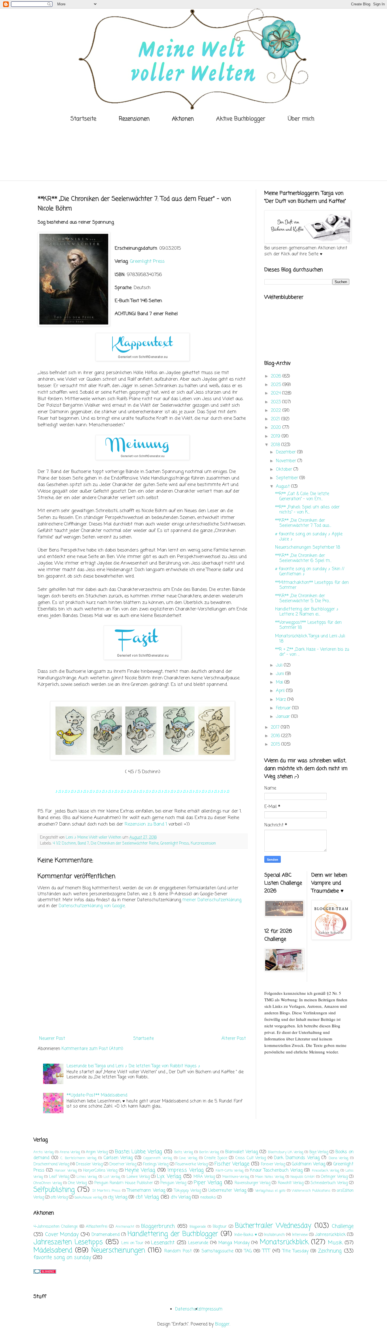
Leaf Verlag (59, 1177)
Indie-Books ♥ (245, 1235)
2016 (276, 736)
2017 (276, 727)
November (286, 461)
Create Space (215, 1158)
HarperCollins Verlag (100, 1171)
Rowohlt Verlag (290, 1183)
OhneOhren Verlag (47, 1183)
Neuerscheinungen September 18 (307, 547)
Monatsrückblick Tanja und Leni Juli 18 (310, 638)
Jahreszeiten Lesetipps (68, 1242)
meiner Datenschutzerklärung (211, 900)
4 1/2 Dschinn (64, 844)
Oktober (285, 469)
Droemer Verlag (122, 1164)
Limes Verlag (86, 1177)
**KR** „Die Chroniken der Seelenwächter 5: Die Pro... (302, 598)
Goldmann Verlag (308, 1164)
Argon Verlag (97, 1152)
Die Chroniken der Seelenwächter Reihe (125, 844)
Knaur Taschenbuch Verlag (276, 1170)
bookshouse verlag (88, 1197)
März (281, 700)
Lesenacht (163, 1243)
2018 (276, 445)
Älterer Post (234, 1039)
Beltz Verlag (183, 1152)
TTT (266, 1251)
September (287, 478)
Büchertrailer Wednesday (273, 1226)
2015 (276, 744)
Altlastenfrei (96, 1227)
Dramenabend (106, 1235)
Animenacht (125, 1226)
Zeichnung (330, 1251)
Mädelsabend (52, 1250)
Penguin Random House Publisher (123, 1183)
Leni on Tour (132, 1243)
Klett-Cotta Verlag (229, 1170)
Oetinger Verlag (334, 1177)
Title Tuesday (295, 1251)
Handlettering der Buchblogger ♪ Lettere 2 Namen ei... (307, 612)
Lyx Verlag (169, 1176)
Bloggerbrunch (158, 1226)
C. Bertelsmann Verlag (78, 1158)
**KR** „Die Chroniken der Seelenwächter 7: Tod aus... (303, 523)
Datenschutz (187, 1309)
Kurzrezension (203, 844)
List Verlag (111, 1177)
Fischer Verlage (231, 1164)
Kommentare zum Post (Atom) (92, 1049)
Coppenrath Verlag (157, 1158)
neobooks (208, 1198)
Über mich (301, 118)
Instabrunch (274, 1235)
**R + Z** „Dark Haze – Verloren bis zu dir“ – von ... (312, 652)
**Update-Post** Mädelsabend (97, 1095)
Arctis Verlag (43, 1152)
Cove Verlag (188, 1158)
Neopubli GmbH (302, 1177)
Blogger (222, 1324)
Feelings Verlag (155, 1164)
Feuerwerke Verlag (191, 1164)
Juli (280, 665)
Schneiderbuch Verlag (329, 1183)
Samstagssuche (217, 1251)
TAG (248, 1251)
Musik (335, 1243)
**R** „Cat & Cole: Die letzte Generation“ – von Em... (302, 496)
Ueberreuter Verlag (227, 1190)
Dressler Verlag (89, 1164)
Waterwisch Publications (311, 1190)
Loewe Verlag (138, 1177)
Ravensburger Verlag (252, 1183)
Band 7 (83, 844)
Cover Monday (62, 1235)
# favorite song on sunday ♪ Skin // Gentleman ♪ (310, 571)
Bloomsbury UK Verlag (285, 1152)
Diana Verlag (338, 1158)
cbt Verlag (147, 1197)
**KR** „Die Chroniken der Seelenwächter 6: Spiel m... (303, 558)
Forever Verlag (273, 1164)
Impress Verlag (185, 1170)
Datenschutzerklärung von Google (92, 906)
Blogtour (220, 1227)
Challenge (343, 1226)
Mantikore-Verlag (235, 1177)
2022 (276, 411)
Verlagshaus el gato (270, 1190)
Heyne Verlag (140, 1170)
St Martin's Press (106, 1190)
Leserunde (198, 1243)
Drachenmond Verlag (51, 1164)
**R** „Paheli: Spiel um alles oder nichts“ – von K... (307, 510)
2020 (276, 428)
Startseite (83, 118)
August (283, 486)
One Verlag (77, 1183)
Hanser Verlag (65, 1170)
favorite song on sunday (62, 1257)
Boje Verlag (318, 1152)
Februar (284, 708)
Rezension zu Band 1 (146, 824)
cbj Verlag (117, 1197)
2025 (276, 385)
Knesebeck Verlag (325, 1170)
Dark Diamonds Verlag (296, 1158)
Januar (283, 717)
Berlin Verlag (209, 1152)
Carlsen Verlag (118, 1158)
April (281, 691)
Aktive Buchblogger (240, 118)
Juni (280, 674)
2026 (276, 376)
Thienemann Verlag (146, 1190)
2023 (276, 402)
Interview (300, 1235)
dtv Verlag (181, 1197)
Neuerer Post (52, 1039)
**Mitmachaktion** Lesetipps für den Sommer (312, 585)
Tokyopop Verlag (187, 1191)
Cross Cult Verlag (250, 1158)
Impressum (211, 1309)
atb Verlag (59, 1198)
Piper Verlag (208, 1183)
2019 (276, 436)
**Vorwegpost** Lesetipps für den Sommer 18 (308, 625)
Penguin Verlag (173, 1183)
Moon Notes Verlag (269, 1177)
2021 (276, 419)
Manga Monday (233, 1243)
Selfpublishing (54, 1190)
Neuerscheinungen (118, 1250)
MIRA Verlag (204, 1177)
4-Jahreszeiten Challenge (55, 1227)
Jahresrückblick (330, 1235)
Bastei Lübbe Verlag (138, 1152)
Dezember (286, 452)
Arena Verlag (70, 1152)
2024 (276, 393)
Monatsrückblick (284, 1242)
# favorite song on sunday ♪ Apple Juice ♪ (309, 536)
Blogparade (198, 1226)
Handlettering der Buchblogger (172, 1234)
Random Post (178, 1251)
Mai (280, 682)
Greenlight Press (147, 261)
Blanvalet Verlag (241, 1152)
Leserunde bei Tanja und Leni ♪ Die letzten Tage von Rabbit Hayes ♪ (133, 1066)
